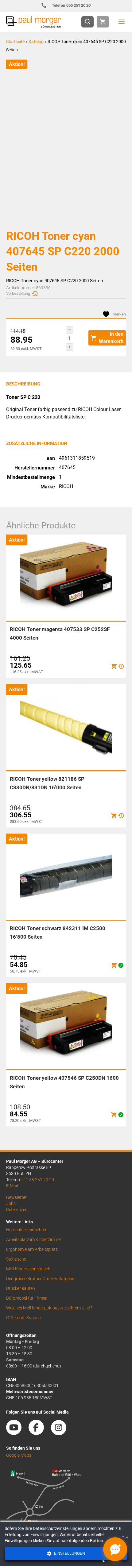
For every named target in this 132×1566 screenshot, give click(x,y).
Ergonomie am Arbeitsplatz (32, 1249)
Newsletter (16, 1197)
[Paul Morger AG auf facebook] (39, 1432)
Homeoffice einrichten (27, 1229)
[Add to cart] (114, 666)
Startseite (15, 41)
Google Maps (18, 1455)
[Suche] (89, 21)
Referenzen (17, 1209)
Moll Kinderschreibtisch (28, 1268)
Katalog (36, 41)
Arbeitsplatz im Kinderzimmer (34, 1239)
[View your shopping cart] (103, 21)
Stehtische (16, 1259)
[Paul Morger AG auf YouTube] (17, 1432)
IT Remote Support (24, 1317)
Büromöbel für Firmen (27, 1298)
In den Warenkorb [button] (111, 337)
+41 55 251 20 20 (37, 1179)
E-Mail (12, 1185)
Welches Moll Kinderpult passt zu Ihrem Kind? (49, 1307)
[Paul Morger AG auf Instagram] (61, 1432)
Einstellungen (69, 1553)
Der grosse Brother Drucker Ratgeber (41, 1278)
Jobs (11, 1203)
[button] (69, 330)
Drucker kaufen (20, 1288)
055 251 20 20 (71, 5)
